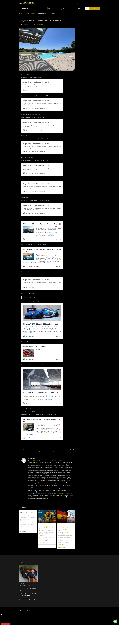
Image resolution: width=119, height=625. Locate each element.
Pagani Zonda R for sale (29, 297)
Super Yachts (78, 3)
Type (79, 8)
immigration (64, 527)
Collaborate (27, 595)
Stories (67, 3)
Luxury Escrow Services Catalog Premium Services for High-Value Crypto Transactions (28, 518)
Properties (62, 3)
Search (94, 8)
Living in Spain (70, 527)
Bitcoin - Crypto (52, 527)
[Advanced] (82, 8)
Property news (64, 529)
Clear (87, 8)
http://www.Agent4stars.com (24, 592)
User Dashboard (96, 3)
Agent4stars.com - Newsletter (29, 13)
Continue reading (23, 528)
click (31, 408)
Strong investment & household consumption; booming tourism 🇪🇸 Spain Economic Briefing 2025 (65, 534)
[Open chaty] (115, 621)
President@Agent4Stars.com (24, 585)
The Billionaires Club (87, 3)
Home (21, 13)
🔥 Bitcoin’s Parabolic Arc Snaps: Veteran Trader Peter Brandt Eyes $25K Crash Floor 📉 (46, 533)
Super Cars (72, 3)
